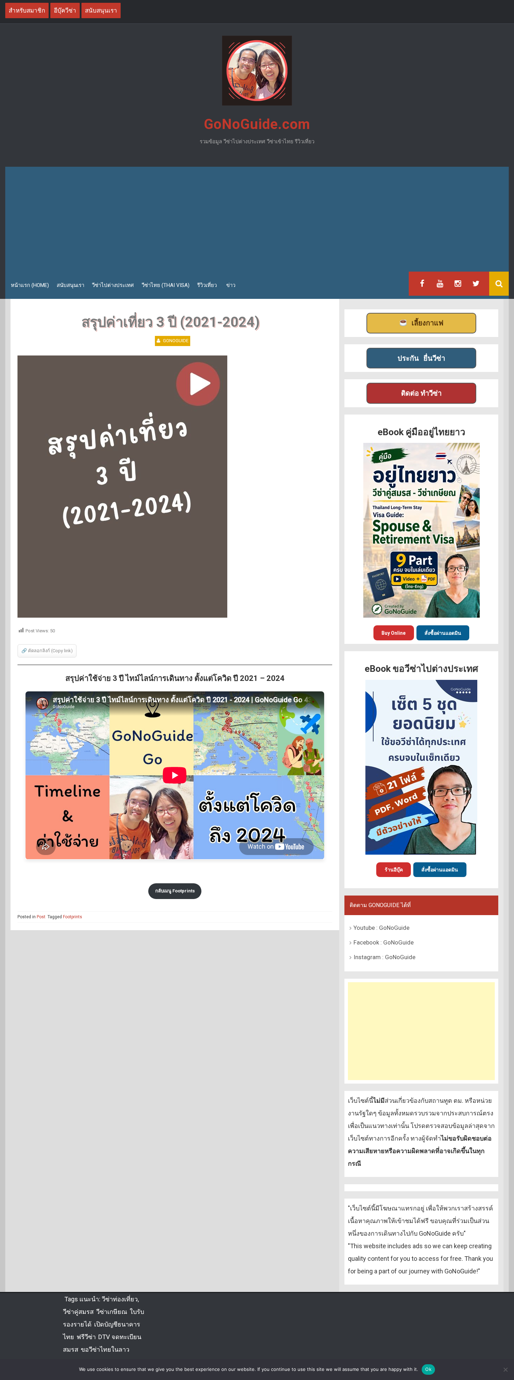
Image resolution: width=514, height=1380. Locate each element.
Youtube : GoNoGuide (381, 927)
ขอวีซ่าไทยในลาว (105, 1349)
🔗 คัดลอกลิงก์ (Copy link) (47, 650)
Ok (428, 1369)
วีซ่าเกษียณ (111, 1311)
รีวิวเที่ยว (207, 285)
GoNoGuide (175, 340)
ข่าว (230, 285)
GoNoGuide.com (257, 124)
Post (41, 916)
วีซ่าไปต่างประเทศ (113, 285)
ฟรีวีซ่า (86, 1337)
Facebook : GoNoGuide (384, 942)
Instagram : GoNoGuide (384, 957)
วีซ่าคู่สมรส (78, 1311)
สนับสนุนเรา (70, 285)
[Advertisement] (257, 219)
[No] (505, 1369)
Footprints (72, 916)
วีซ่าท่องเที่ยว (120, 1299)
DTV (103, 1337)
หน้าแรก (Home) (30, 285)
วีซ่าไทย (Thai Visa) (166, 285)
